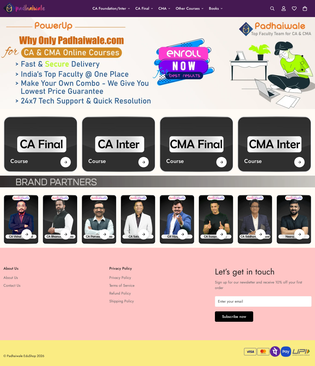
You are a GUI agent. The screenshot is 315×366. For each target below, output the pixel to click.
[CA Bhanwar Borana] (60, 219)
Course (19, 161)
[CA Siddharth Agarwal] (255, 219)
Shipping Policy (121, 301)
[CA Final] (40, 144)
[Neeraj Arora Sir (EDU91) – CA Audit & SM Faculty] (294, 219)
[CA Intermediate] (118, 144)
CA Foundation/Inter (109, 8)
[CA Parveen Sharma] (99, 219)
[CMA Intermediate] (274, 144)
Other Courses (188, 8)
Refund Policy (120, 293)
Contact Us (11, 285)
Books (214, 8)
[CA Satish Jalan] (138, 219)
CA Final (142, 8)
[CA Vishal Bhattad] (21, 219)
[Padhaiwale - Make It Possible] (24, 8)
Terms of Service (121, 285)
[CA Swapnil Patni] (216, 219)
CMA (162, 8)
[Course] (65, 162)
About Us (10, 277)
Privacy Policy (120, 277)
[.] (26, 234)
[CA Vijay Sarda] (177, 219)
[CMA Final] (196, 144)
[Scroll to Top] (306, 341)
